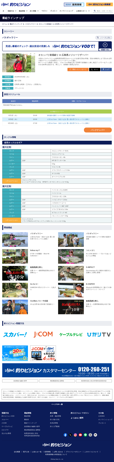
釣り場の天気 (54, 419)
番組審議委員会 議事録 (57, 381)
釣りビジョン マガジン (80, 413)
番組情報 (27, 413)
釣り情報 (53, 413)
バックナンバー (98, 130)
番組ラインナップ (16, 24)
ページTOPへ (56, 404)
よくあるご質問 (77, 418)
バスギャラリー (30, 24)
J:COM (4, 423)
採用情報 (47, 452)
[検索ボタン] (95, 11)
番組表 (26, 419)
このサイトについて (91, 452)
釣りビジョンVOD (8, 416)
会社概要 (17, 452)
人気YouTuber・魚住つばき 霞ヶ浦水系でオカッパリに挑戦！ (68, 119)
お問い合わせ (58, 452)
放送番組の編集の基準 (20, 381)
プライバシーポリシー (73, 452)
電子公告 (26, 452)
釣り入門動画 (54, 426)
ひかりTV (5, 430)
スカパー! (5, 419)
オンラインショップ (105, 419)
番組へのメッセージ (79, 69)
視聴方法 (5, 413)
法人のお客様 (6, 433)
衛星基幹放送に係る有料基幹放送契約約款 (94, 381)
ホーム (4, 24)
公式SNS (101, 416)
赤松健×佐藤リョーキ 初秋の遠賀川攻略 (61, 115)
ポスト (96, 69)
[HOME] (3, 11)
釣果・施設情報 (55, 416)
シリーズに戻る (105, 37)
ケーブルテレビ (7, 426)
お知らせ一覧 (37, 452)
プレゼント (102, 423)
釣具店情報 (54, 423)
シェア (107, 69)
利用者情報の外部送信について (56, 454)
